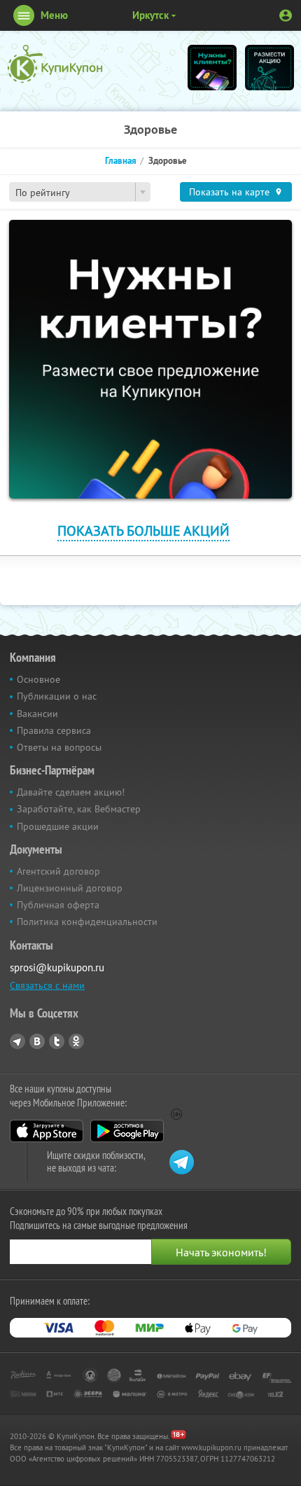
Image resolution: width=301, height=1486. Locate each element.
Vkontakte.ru (37, 1041)
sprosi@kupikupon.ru (57, 967)
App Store (46, 1131)
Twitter (56, 1041)
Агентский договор (58, 871)
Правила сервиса (54, 730)
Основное (38, 679)
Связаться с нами (47, 985)
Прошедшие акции (58, 826)
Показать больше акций (143, 530)
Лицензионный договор (69, 888)
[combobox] (79, 192)
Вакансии (37, 713)
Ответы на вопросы (59, 747)
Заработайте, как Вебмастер (79, 809)
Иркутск (150, 15)
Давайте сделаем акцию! (71, 792)
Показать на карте (229, 192)
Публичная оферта (58, 904)
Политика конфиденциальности (87, 921)
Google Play (127, 1131)
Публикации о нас (57, 696)
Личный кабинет (285, 15)
